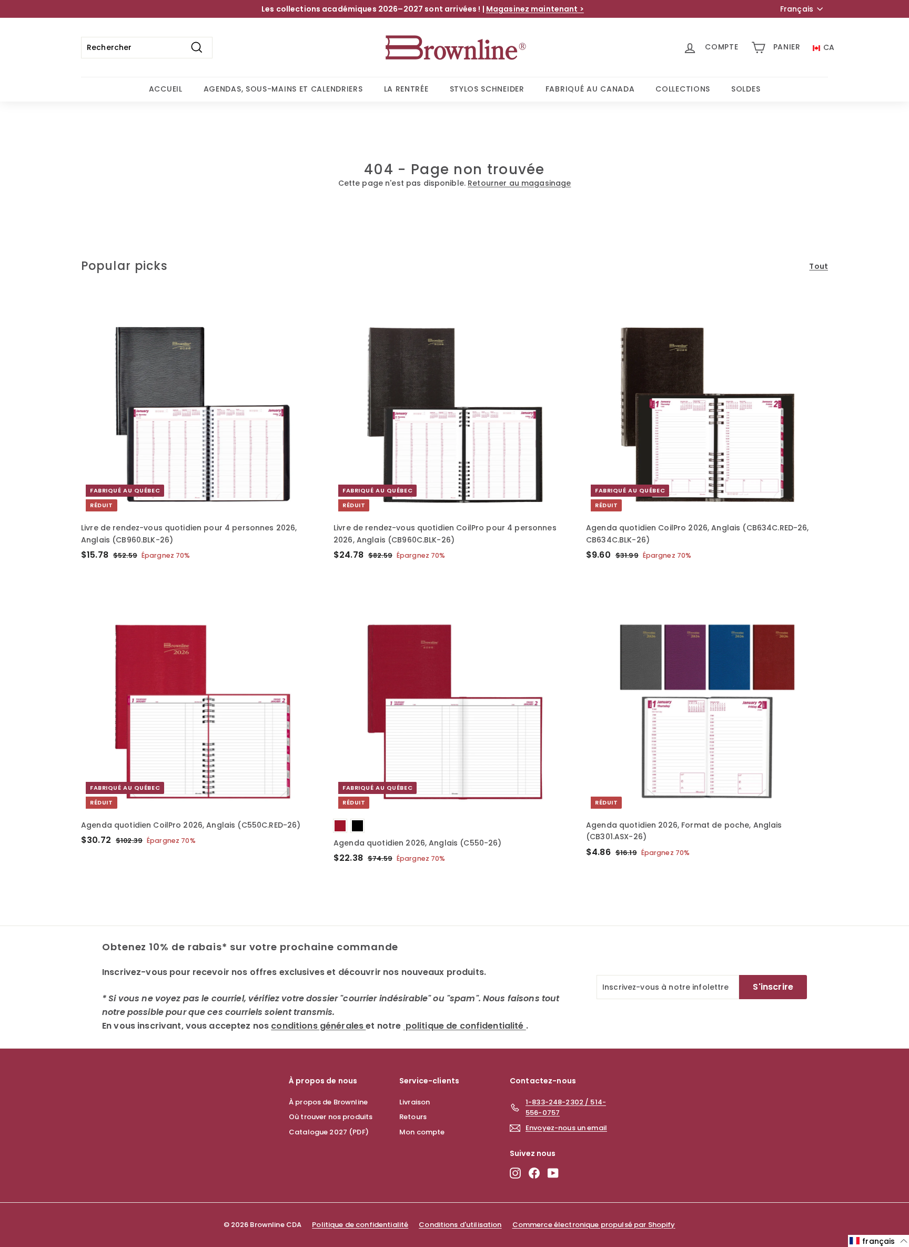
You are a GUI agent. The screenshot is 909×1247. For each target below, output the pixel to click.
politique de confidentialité (376, 662)
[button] (878, 1241)
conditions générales (316, 659)
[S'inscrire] (415, 709)
